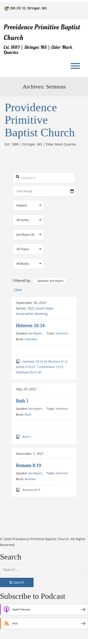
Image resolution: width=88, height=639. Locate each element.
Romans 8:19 (28, 465)
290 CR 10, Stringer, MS (28, 8)
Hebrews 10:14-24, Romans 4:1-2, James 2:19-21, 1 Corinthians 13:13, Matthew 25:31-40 (42, 366)
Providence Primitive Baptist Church (42, 32)
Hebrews (31, 339)
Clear (18, 289)
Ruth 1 (22, 400)
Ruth (28, 414)
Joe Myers (35, 333)
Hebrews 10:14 (30, 325)
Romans (30, 479)
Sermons (62, 333)
